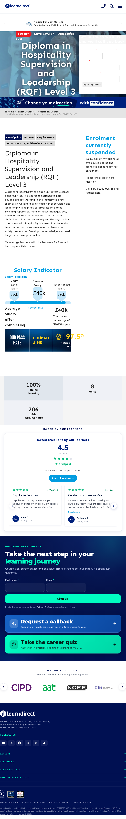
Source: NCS (35, 307)
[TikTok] (44, 743)
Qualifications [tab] (33, 143)
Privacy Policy (44, 607)
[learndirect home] (17, 713)
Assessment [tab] (13, 143)
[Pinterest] (36, 743)
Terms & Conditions (9, 802)
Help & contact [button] (10, 770)
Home (11, 111)
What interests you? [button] (14, 777)
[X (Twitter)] (11, 743)
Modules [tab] (29, 137)
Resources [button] (7, 762)
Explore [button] (5, 754)
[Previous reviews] (12, 506)
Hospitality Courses (49, 111)
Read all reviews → (63, 478)
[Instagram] (28, 743)
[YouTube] (3, 743)
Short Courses (26, 111)
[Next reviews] (113, 506)
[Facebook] (19, 743)
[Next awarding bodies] (122, 686)
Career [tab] (49, 143)
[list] (63, 687)
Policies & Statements (59, 802)
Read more (74, 512)
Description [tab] (13, 137)
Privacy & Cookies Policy (33, 802)
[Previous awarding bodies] (3, 686)
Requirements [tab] (45, 137)
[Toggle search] (111, 6)
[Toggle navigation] (120, 6)
